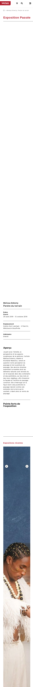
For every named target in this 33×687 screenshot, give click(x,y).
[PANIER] (17, 3)
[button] (6, 466)
